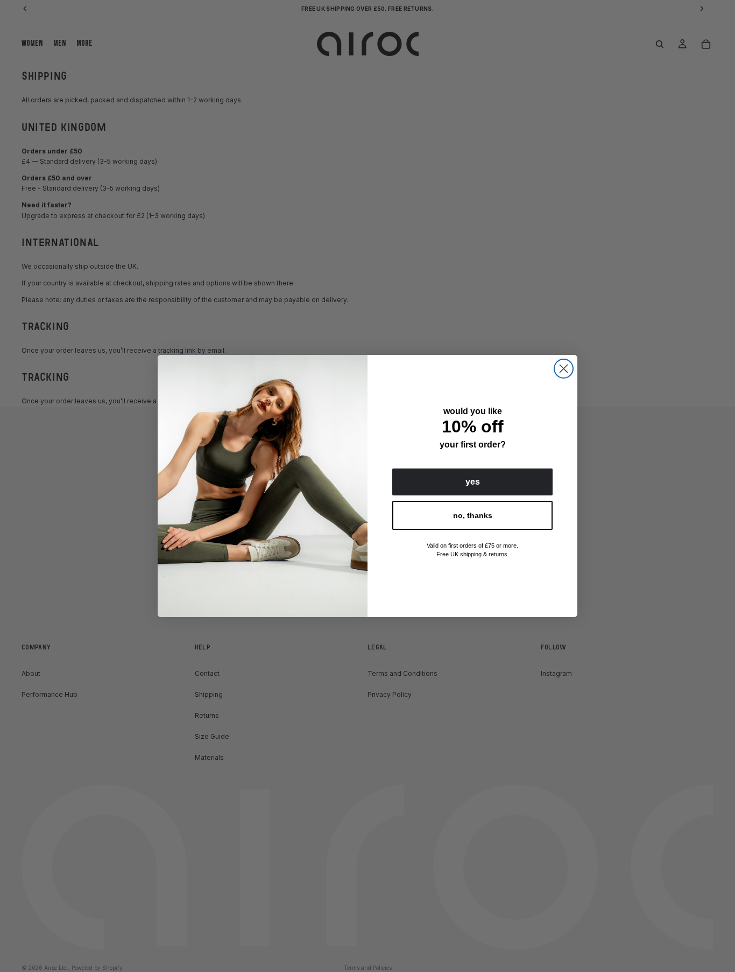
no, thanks (472, 515)
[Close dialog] (563, 368)
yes (472, 481)
